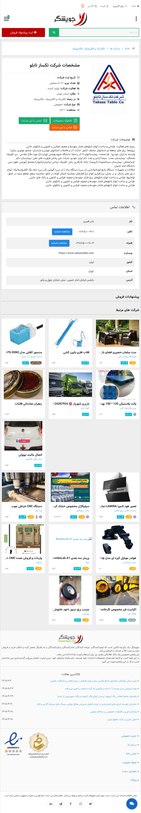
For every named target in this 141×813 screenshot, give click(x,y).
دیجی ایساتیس (129, 562)
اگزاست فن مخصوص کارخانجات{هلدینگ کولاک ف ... (104, 609)
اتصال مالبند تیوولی (30, 454)
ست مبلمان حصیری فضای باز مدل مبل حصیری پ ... (104, 352)
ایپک (87, 562)
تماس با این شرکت (31, 121)
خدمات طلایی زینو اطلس (125, 511)
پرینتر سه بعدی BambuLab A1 (70, 558)
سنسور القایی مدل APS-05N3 (23, 352)
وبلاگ (134, 780)
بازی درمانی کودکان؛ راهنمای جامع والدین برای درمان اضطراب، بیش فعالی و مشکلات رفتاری (93, 681)
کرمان (7, 414)
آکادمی (90, 6)
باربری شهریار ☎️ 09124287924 (69, 403)
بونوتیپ (85, 614)
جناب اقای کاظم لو (34, 459)
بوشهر (101, 619)
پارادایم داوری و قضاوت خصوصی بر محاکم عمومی (113, 712)
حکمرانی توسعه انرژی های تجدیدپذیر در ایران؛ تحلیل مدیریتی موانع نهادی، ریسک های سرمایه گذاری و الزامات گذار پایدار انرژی (86, 704)
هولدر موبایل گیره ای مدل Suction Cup (112, 558)
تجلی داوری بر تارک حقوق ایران (122, 720)
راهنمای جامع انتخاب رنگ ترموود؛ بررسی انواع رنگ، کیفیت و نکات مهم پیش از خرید (97, 697)
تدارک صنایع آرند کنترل (31, 357)
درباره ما (132, 745)
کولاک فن (132, 614)
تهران (53, 362)
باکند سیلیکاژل (82, 511)
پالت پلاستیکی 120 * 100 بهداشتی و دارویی (109, 403)
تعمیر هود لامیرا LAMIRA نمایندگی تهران (111, 506)
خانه (134, 6)
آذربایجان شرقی (55, 516)
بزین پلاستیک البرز (128, 408)
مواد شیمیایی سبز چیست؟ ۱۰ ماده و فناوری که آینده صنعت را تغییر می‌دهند (101, 689)
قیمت (102, 6)
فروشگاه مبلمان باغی (127, 357)
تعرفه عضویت (129, 762)
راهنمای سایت (129, 771)
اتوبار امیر (85, 408)
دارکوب (39, 562)
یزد (100, 568)
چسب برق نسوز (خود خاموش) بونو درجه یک (62, 609)
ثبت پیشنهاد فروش (21, 32)
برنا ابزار (38, 511)
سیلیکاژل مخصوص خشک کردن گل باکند (64, 506)
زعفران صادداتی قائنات (28, 403)
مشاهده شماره (62, 232)
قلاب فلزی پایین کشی (76, 352)
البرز (100, 362)
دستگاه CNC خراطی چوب (26, 506)
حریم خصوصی (129, 736)
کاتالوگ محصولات (62, 121)
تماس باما (131, 753)
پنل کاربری (118, 6)
